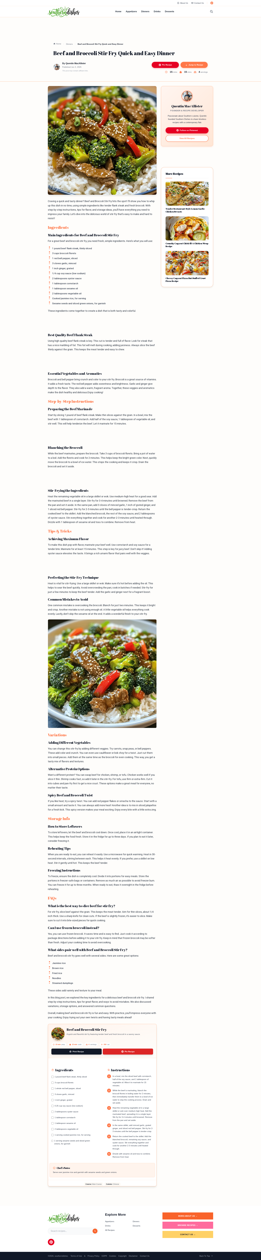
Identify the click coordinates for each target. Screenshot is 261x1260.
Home (118, 11)
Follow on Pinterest (189, 130)
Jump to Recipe (196, 65)
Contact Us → (187, 1234)
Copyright (122, 1256)
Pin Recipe (167, 65)
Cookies (112, 1256)
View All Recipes (187, 138)
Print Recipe (78, 1051)
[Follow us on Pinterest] (211, 3)
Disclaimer (133, 1256)
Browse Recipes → (188, 1225)
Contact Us (199, 3)
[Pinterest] (51, 1242)
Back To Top (204, 1256)
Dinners (145, 11)
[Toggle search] (211, 11)
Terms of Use (76, 1256)
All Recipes (110, 1230)
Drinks (157, 11)
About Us (184, 3)
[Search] (95, 1231)
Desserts (169, 11)
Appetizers (131, 11)
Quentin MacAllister (76, 63)
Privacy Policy (93, 1256)
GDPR (104, 1256)
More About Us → (187, 1216)
